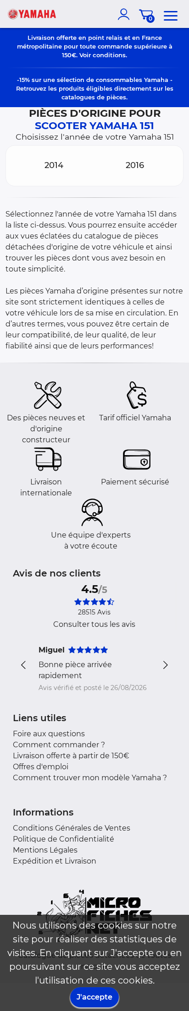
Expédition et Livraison (54, 861)
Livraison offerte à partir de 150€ (71, 755)
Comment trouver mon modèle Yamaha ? (90, 777)
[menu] (171, 14)
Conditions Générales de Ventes (71, 828)
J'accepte (94, 997)
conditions (109, 55)
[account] (125, 14)
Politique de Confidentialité (63, 839)
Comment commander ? (59, 744)
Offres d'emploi (40, 766)
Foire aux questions (49, 733)
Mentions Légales (45, 850)
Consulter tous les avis (94, 624)
